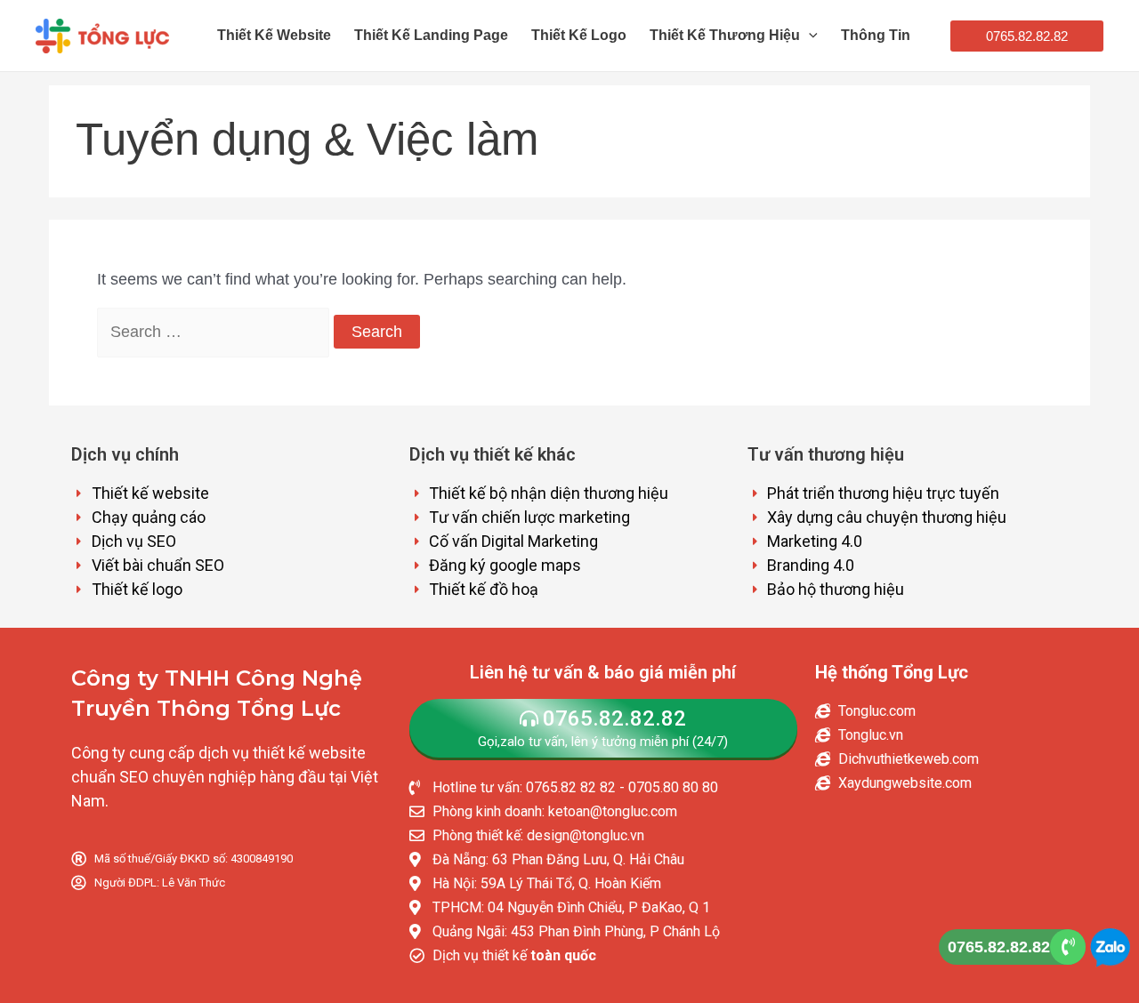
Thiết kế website (274, 35)
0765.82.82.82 (999, 947)
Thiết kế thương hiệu (725, 35)
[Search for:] (215, 332)
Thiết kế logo (578, 35)
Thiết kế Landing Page (431, 35)
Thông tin (875, 35)
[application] (809, 35)
